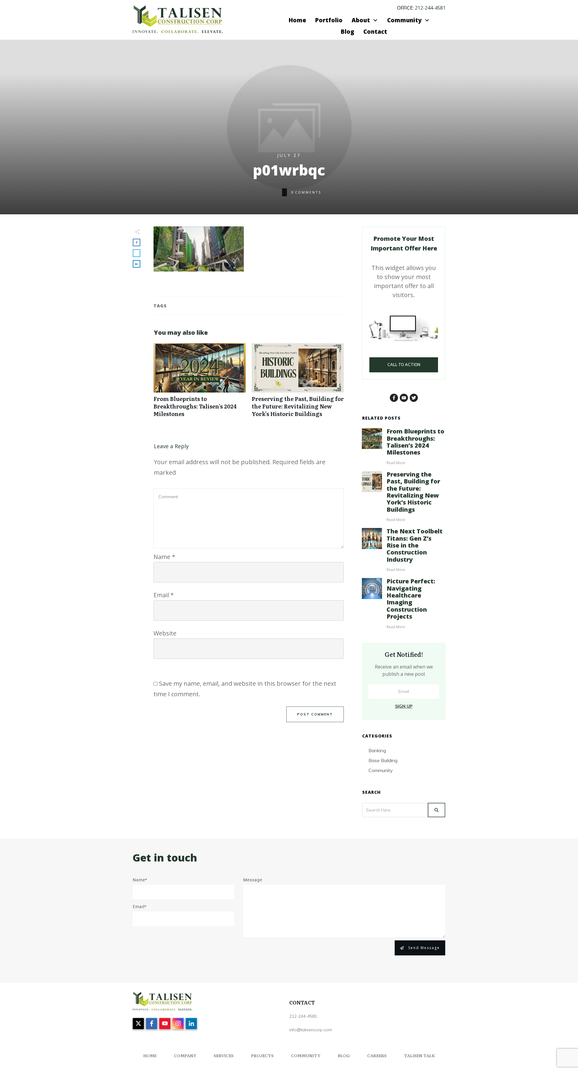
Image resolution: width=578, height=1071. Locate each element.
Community (380, 770)
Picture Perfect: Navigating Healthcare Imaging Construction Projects (411, 598)
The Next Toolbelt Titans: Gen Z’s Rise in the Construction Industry (415, 545)
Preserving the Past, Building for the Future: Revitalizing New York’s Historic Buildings (298, 383)
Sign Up (403, 706)
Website (165, 633)
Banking (377, 750)
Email (164, 595)
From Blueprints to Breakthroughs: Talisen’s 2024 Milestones (200, 383)
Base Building (382, 760)
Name (164, 557)
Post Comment (315, 714)
